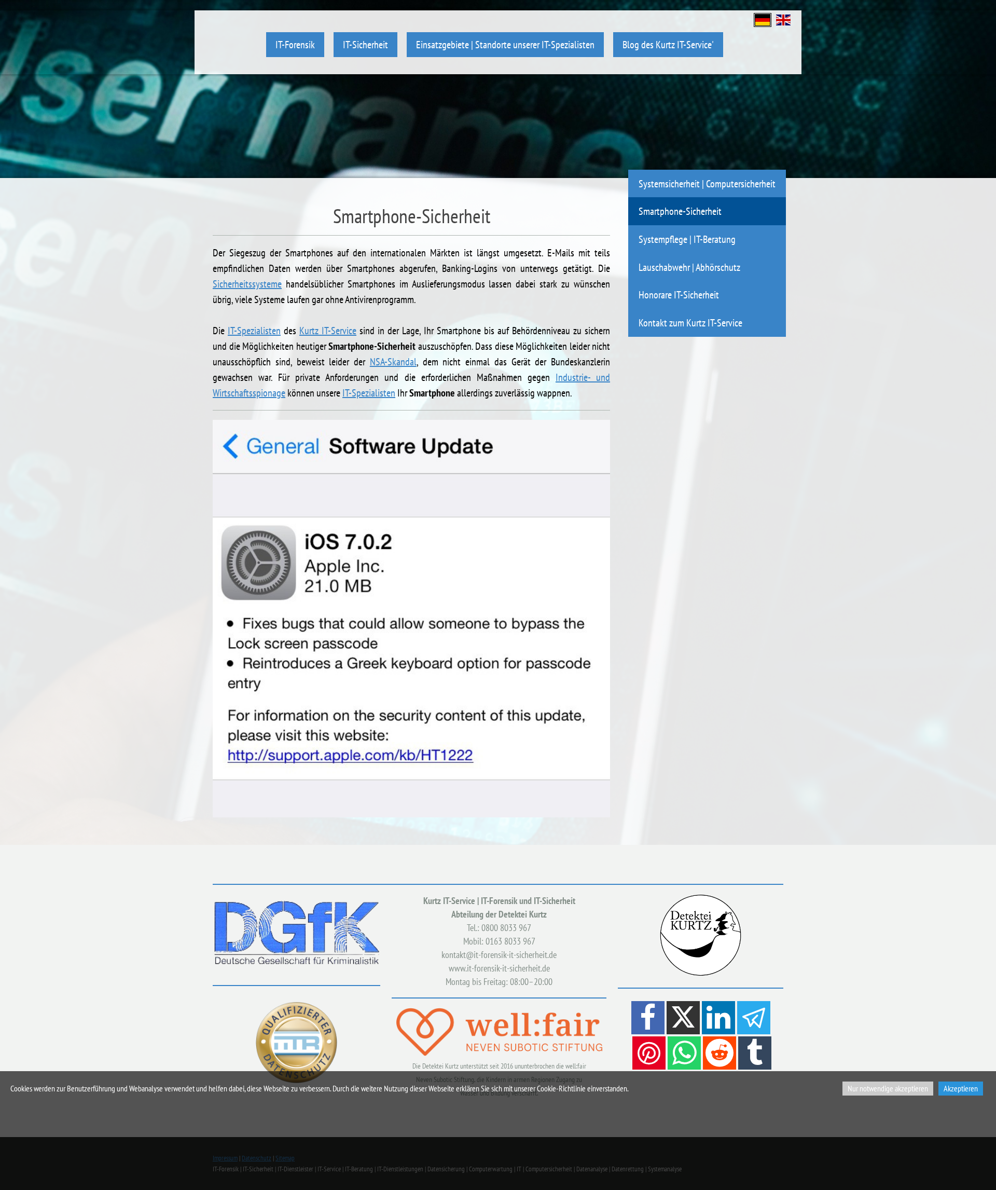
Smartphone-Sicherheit (680, 210)
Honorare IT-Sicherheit (679, 294)
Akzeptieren (961, 1088)
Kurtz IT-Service (327, 330)
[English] (783, 19)
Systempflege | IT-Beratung (687, 238)
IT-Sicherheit (365, 44)
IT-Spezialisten (254, 330)
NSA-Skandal (393, 361)
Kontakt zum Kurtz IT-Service (690, 322)
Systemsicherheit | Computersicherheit (707, 183)
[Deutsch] (762, 19)
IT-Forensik (295, 44)
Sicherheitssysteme (247, 284)
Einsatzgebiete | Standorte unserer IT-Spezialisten (505, 44)
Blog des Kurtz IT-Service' (668, 44)
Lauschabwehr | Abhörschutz (689, 267)
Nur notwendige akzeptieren (888, 1088)
